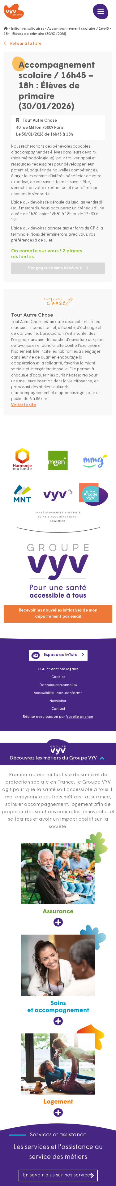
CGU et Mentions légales (58, 669)
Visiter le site (23, 405)
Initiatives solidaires (27, 29)
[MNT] (22, 492)
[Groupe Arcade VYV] (93, 492)
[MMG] (93, 458)
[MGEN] (58, 458)
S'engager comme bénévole (55, 268)
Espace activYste (60, 655)
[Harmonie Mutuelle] (22, 458)
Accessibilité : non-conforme (58, 693)
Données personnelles (58, 685)
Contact (58, 709)
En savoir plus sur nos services (57, 1175)
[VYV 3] (58, 492)
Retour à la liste (25, 44)
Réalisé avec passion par (58, 717)
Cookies (58, 677)
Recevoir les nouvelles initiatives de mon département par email (58, 613)
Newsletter (58, 701)
